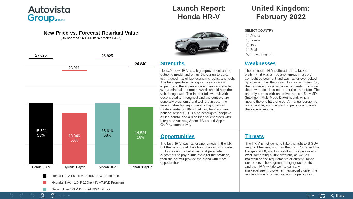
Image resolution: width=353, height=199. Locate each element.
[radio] (286, 35)
